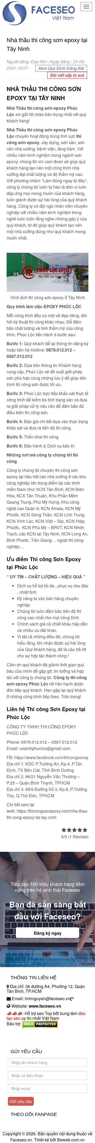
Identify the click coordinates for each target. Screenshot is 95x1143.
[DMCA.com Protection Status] (40, 1024)
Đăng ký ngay (47, 933)
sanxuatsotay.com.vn (26, 1040)
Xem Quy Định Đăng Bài (61, 68)
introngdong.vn (21, 1033)
